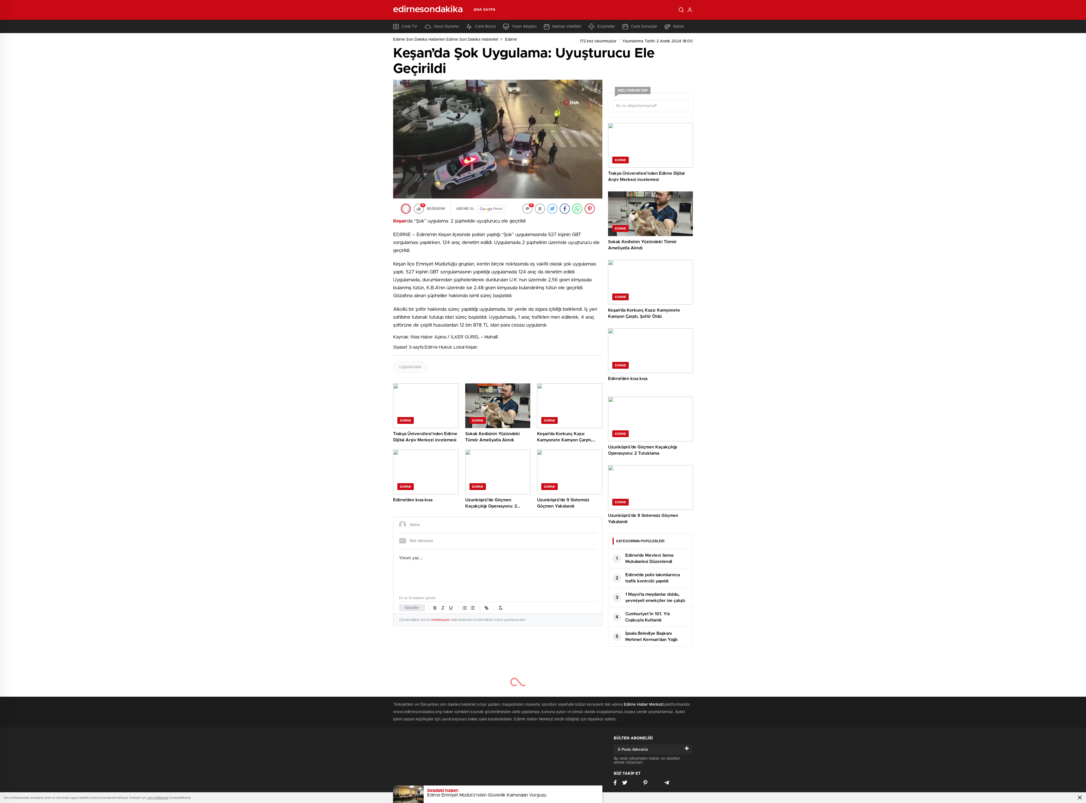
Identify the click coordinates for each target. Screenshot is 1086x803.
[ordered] (465, 608)
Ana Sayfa (484, 10)
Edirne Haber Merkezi (643, 705)
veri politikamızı (157, 797)
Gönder (412, 608)
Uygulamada (410, 367)
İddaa (678, 27)
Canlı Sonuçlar (644, 27)
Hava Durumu (446, 27)
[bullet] (473, 608)
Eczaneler (606, 27)
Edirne (511, 40)
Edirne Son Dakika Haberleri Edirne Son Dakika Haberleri (445, 40)
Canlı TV (409, 27)
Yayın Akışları (524, 27)
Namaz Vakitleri (566, 27)
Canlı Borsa (485, 27)
